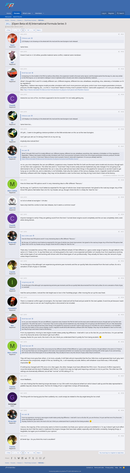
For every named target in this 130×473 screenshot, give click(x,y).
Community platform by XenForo (65, 471)
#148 (122, 180)
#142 (122, 51)
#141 (122, 34)
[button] (32, 13)
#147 (122, 146)
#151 (122, 232)
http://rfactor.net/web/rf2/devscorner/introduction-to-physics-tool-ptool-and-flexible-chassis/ (56, 90)
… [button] (15, 30)
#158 (122, 393)
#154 (122, 297)
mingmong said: (27, 282)
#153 (122, 278)
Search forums (17, 17)
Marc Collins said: (27, 236)
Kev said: (24, 150)
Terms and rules (99, 467)
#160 (122, 436)
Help (116, 467)
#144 (122, 94)
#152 (122, 261)
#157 (122, 376)
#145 (122, 112)
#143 (122, 69)
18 (34, 30)
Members (38, 13)
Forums (17, 13)
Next (38, 30)
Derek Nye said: (26, 73)
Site (120, 467)
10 (28, 30)
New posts (8, 17)
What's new (27, 13)
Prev (9, 30)
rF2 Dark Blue (11, 467)
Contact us (89, 467)
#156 (122, 342)
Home (9, 13)
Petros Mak (10, 27)
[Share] (119, 34)
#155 (122, 315)
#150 (122, 214)
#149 (122, 197)
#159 (122, 410)
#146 (122, 129)
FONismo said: (26, 38)
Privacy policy (109, 467)
